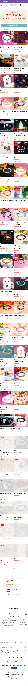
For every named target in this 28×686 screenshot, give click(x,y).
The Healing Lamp (4, 623)
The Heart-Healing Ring (5, 603)
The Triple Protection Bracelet (6, 68)
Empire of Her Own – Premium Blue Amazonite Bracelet (19, 292)
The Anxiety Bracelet (4, 515)
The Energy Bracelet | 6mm (6, 538)
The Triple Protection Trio (6, 155)
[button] (20, 4)
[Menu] (1, 4)
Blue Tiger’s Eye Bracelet (19, 493)
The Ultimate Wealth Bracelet (6, 269)
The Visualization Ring (19, 472)
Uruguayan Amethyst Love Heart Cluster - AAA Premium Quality (6, 383)
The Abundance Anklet (19, 538)
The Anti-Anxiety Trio (19, 68)
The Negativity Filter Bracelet (6, 222)
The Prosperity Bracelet (5, 646)
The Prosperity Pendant (19, 558)
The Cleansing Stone (18, 603)
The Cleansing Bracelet (5, 472)
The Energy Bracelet (18, 646)
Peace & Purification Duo (5, 581)
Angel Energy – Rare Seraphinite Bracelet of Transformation (19, 246)
